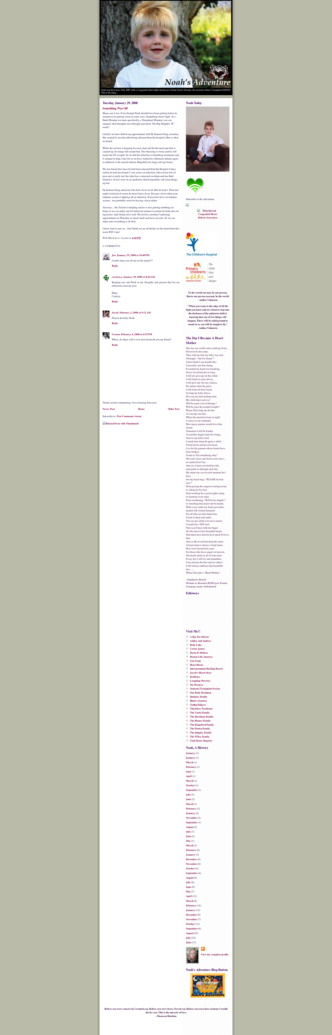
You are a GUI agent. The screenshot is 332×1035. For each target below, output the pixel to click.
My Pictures (196, 684)
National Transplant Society (205, 688)
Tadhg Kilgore (198, 704)
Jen (114, 255)
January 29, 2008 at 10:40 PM (133, 255)
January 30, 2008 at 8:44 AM (139, 277)
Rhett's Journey (198, 700)
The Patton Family (200, 728)
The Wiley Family (200, 736)
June (188, 771)
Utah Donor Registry (201, 740)
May (188, 840)
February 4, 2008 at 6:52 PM (136, 334)
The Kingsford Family (202, 724)
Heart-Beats (196, 664)
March (189, 762)
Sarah (115, 312)
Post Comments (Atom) (129, 416)
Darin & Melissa (199, 652)
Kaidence (195, 676)
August (189, 827)
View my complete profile (214, 954)
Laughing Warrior (200, 680)
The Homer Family (200, 720)
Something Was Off (115, 108)
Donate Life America (201, 656)
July (188, 794)
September (192, 790)
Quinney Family (199, 696)
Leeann (116, 334)
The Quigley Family (201, 732)
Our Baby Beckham (200, 692)
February (191, 767)
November (191, 817)
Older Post (173, 409)
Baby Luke (196, 644)
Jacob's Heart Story (201, 672)
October (190, 785)
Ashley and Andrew (200, 640)
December (191, 859)
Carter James (197, 648)
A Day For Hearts (199, 636)
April (189, 776)
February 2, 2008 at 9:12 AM (135, 312)
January (190, 753)
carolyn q (117, 277)
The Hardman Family (202, 716)
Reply (115, 265)
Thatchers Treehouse (201, 708)
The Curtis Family (200, 712)
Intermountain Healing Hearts (206, 668)
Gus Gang (195, 660)
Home (141, 409)
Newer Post (109, 409)
